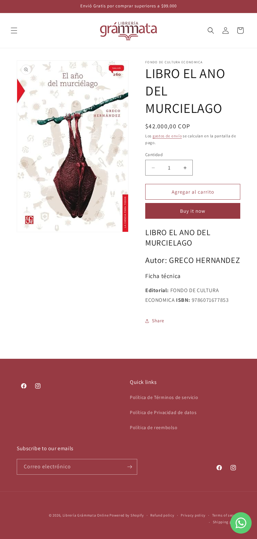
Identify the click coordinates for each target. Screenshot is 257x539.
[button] (14, 30)
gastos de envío (167, 135)
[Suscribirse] (129, 467)
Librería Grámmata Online (86, 515)
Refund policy (162, 515)
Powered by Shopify (126, 515)
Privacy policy (193, 515)
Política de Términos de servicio (164, 397)
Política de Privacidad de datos (163, 412)
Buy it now (192, 211)
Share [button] (158, 321)
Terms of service (226, 515)
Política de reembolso (154, 427)
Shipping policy (227, 522)
